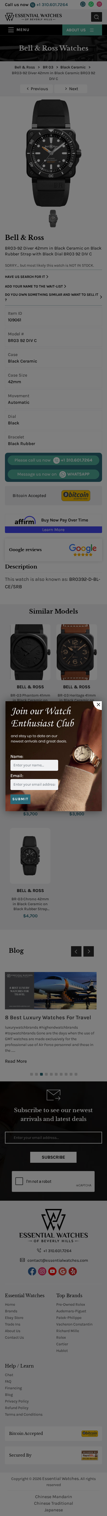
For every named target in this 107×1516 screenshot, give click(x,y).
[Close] (97, 705)
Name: (16, 756)
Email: (16, 775)
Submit (20, 799)
